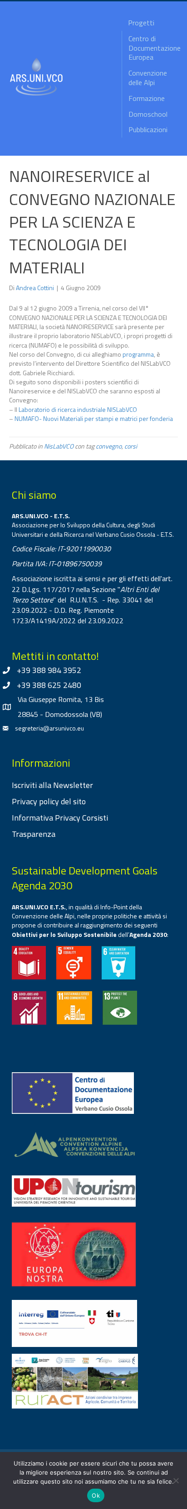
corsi (130, 446)
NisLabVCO (59, 446)
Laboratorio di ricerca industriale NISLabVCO (78, 409)
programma (138, 354)
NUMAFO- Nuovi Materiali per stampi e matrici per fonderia (94, 418)
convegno (109, 446)
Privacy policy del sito (49, 801)
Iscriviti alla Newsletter (52, 785)
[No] (175, 1480)
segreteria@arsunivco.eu (49, 728)
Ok (96, 1495)
